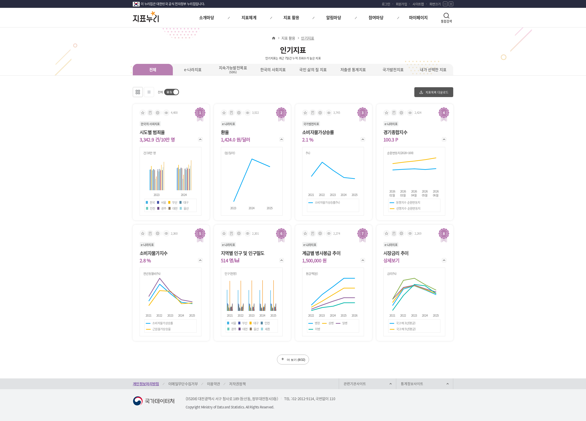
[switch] (171, 92)
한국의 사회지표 (273, 69)
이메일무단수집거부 (183, 383)
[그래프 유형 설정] (158, 113)
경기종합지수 (395, 132)
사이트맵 (418, 4)
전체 (152, 69)
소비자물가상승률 (318, 132)
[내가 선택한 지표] (143, 113)
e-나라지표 (192, 69)
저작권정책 (237, 383)
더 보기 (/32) (295, 359)
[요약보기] (150, 112)
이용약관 (213, 383)
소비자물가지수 (153, 253)
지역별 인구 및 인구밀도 (242, 253)
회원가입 (401, 4)
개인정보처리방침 (146, 383)
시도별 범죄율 (152, 132)
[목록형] (149, 92)
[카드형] (138, 92)
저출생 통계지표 (353, 69)
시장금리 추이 (395, 253)
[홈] (273, 38)
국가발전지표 (393, 69)
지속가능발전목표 (233, 69)
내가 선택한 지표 (433, 69)
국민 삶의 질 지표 (313, 69)
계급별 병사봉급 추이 (321, 253)
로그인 (386, 4)
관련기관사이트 (355, 383)
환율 (225, 132)
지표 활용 (288, 38)
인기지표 (307, 38)
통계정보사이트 (412, 383)
